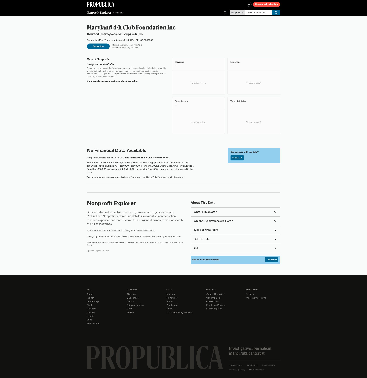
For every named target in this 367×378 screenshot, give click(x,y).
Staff (89, 305)
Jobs (89, 319)
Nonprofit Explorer (99, 12)
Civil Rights (133, 297)
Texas (169, 308)
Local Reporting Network (179, 312)
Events (90, 316)
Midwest (171, 294)
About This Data (154, 177)
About (90, 294)
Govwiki (90, 245)
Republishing (252, 365)
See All (130, 312)
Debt (129, 308)
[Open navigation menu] (249, 4)
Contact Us (237, 158)
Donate (250, 294)
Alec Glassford (114, 230)
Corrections (212, 301)
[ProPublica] (100, 4)
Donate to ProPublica (266, 4)
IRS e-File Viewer (117, 242)
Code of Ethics (235, 365)
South (169, 301)
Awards (91, 312)
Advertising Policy (237, 369)
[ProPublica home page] (155, 357)
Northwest (171, 297)
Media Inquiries (214, 308)
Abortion (131, 294)
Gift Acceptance (256, 369)
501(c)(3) (109, 64)
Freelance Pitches (215, 305)
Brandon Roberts (146, 230)
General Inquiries (215, 294)
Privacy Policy (268, 365)
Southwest (172, 305)
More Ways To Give (256, 297)
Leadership (93, 301)
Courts (130, 301)
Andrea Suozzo (98, 230)
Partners (91, 308)
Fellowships (93, 323)
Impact (90, 297)
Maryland (119, 13)
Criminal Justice (135, 305)
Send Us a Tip (213, 297)
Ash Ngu (127, 230)
